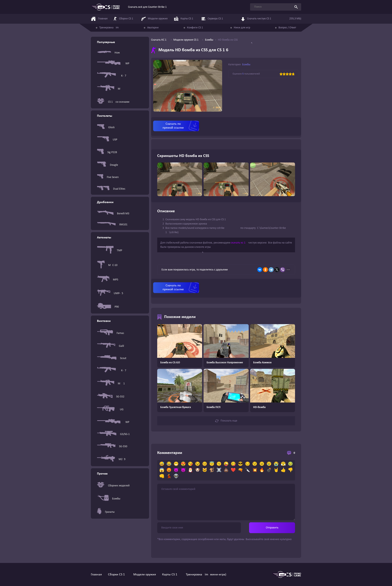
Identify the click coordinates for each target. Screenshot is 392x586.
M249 (122, 459)
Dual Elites (119, 188)
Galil (121, 346)
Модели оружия (144, 574)
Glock (111, 127)
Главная (96, 574)
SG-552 (120, 396)
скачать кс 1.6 (239, 242)
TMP (119, 250)
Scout (123, 358)
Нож (117, 52)
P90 (117, 306)
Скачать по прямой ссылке (173, 125)
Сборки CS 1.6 (117, 574)
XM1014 (124, 224)
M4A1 (121, 383)
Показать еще (228, 420)
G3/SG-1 (125, 434)
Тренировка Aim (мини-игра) (206, 574)
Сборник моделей (119, 485)
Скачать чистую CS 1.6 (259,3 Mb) (274, 18)
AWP (126, 63)
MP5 (115, 279)
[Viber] (282, 269)
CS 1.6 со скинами (118, 101)
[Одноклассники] (265, 269)
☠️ (219, 470)
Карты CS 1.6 (171, 574)
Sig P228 (112, 152)
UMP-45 (118, 293)
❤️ (233, 470)
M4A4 (121, 88)
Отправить (272, 527)
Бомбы (116, 498)
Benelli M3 (123, 213)
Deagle (114, 165)
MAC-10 (112, 265)
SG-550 (123, 446)
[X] (276, 269)
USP (115, 139)
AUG (121, 409)
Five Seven (113, 177)
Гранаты (110, 512)
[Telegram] (271, 269)
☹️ (261, 464)
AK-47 (122, 75)
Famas (120, 333)
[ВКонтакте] (259, 269)
